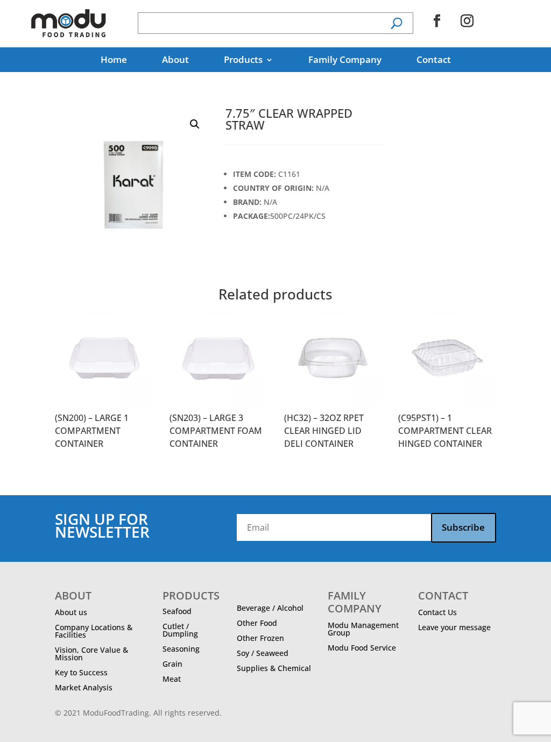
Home (114, 61)
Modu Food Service (362, 648)
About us (71, 612)
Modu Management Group (363, 629)
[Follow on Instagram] (467, 21)
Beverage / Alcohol (270, 608)
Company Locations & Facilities (93, 631)
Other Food (257, 623)
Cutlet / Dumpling (180, 630)
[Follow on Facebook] (437, 21)
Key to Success (81, 672)
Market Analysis (83, 687)
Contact (433, 61)
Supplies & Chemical (274, 668)
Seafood (177, 611)
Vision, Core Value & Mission (91, 653)
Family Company (345, 61)
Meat (172, 679)
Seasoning (181, 649)
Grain (172, 664)
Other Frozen (260, 638)
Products (243, 61)
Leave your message (454, 627)
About (175, 61)
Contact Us (437, 612)
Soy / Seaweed (262, 653)
